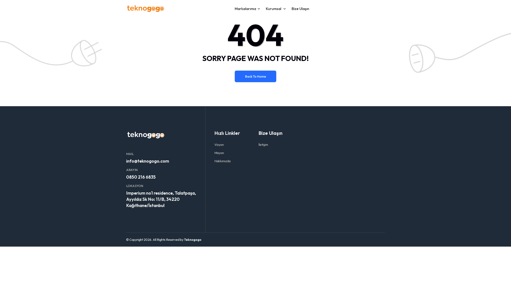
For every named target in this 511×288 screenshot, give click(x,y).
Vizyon (219, 145)
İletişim (263, 145)
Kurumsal (274, 8)
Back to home (255, 76)
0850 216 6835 (141, 177)
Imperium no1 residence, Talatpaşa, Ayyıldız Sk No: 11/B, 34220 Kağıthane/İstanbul (161, 199)
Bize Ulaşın (300, 8)
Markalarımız (245, 8)
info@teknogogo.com (147, 161)
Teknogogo (192, 240)
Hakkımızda (222, 161)
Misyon (219, 153)
